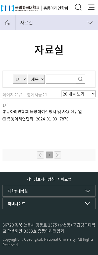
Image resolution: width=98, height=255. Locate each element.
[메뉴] (91, 7)
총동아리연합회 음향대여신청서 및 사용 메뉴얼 (42, 111)
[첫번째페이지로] (40, 154)
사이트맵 (64, 179)
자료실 (26, 22)
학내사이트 (16, 203)
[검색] (80, 79)
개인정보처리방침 (41, 179)
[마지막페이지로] (57, 154)
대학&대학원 (18, 191)
